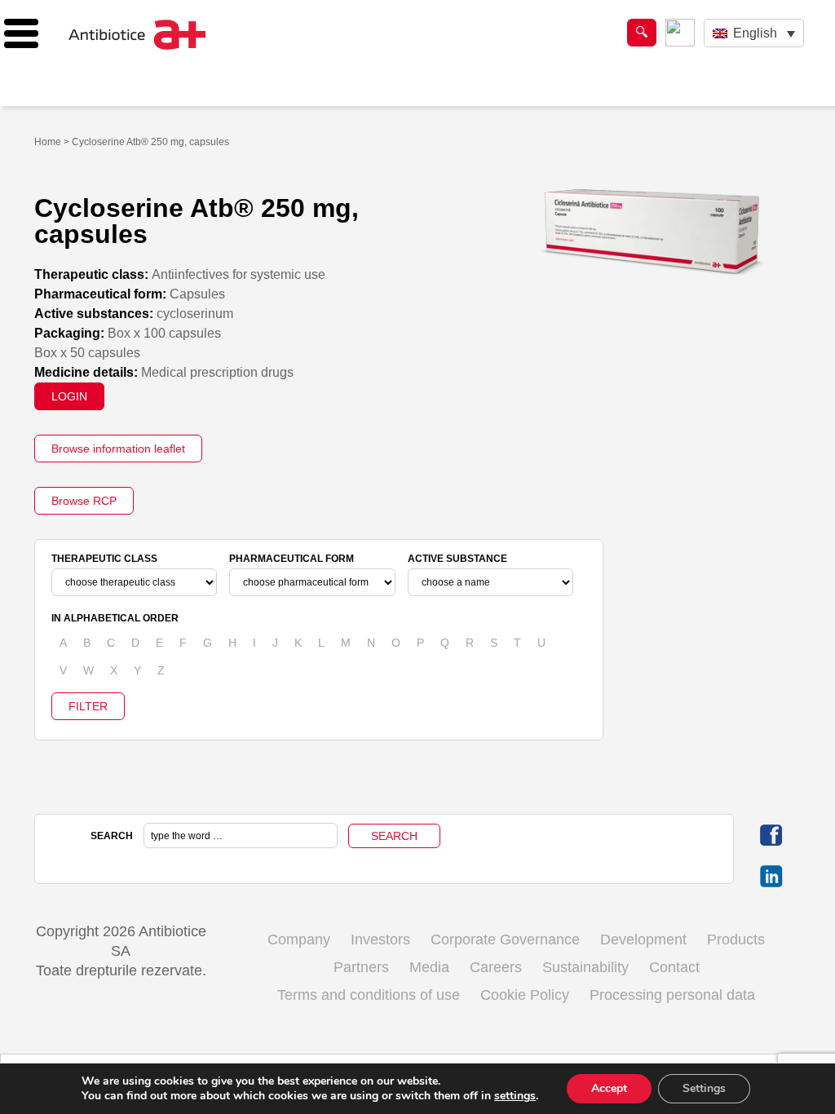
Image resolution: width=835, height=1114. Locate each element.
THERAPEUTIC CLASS (104, 558)
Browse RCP (84, 500)
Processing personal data (672, 995)
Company (298, 939)
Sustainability (585, 967)
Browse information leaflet (118, 448)
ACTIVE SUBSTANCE (457, 558)
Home (47, 142)
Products (736, 939)
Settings (704, 1088)
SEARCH (112, 836)
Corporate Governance (505, 939)
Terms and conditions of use (368, 995)
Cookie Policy (524, 995)
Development (643, 939)
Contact (674, 967)
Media (429, 967)
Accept (609, 1088)
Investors (380, 939)
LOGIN (69, 396)
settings (515, 1096)
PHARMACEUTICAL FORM (291, 558)
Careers (496, 967)
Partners (361, 967)
